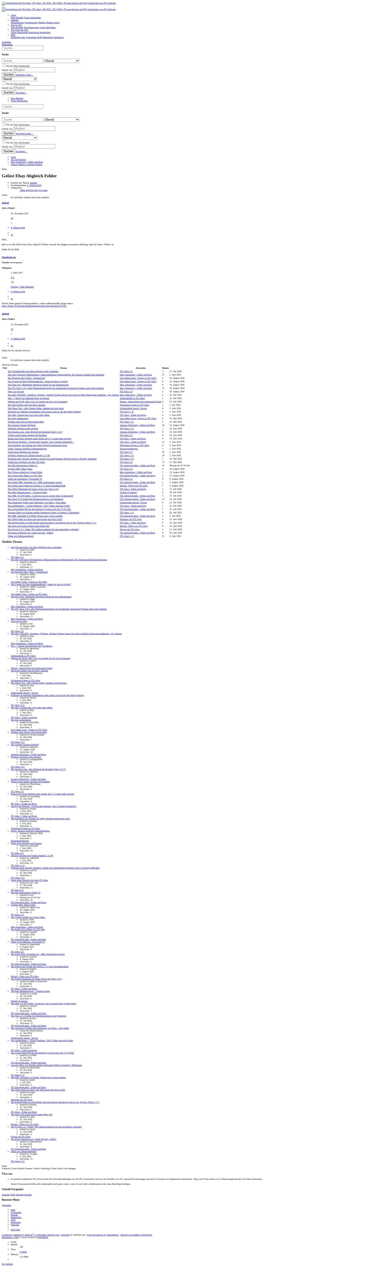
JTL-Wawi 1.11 (127, 411)
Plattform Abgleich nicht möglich (23, 428)
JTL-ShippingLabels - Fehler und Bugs (137, 465)
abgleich (30, 190)
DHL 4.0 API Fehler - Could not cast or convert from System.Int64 (40, 496)
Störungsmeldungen (129, 448)
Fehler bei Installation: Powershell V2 (25, 479)
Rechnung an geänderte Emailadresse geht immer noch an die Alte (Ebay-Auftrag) (44, 411)
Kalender (20, 1194)
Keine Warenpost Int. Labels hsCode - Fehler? (30, 533)
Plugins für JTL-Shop (130, 529)
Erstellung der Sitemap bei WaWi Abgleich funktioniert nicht (37, 445)
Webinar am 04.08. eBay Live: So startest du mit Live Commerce (37, 401)
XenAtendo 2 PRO (10, 1237)
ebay (36, 190)
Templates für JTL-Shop (131, 519)
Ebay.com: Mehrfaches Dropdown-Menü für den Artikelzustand (38, 385)
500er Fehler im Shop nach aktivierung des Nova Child (35, 519)
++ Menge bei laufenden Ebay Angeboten (28, 398)
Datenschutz (16, 1217)
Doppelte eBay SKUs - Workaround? (26, 378)
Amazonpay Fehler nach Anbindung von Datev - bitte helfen (37, 502)
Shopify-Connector (128, 492)
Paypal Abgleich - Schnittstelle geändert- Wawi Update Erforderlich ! (41, 442)
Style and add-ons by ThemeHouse (102, 1235)
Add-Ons (65, 1235)
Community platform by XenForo (31, 1235)
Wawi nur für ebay (16, 391)
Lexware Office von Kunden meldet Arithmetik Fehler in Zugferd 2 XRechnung (43, 512)
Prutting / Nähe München (22, 287)
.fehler (23, 190)
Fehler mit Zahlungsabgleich (21, 536)
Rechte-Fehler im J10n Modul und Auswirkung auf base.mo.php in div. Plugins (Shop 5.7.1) (52, 522)
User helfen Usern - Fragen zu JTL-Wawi (138, 378)
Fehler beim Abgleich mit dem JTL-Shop (26, 462)
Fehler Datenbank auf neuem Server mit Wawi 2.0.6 (33, 489)
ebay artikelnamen (18, 418)
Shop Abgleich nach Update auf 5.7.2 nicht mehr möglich (39, 438)
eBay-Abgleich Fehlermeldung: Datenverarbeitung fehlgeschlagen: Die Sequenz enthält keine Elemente (56, 374)
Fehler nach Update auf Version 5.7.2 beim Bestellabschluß (36, 485)
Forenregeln (16, 1212)
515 (12, 277)
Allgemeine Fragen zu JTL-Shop (134, 405)
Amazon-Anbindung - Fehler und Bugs (137, 425)
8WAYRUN (43, 1237)
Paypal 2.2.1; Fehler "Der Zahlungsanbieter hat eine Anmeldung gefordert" (43, 529)
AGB (13, 1220)
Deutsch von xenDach (136, 1235)
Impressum (16, 1222)
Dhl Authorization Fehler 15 (22, 465)
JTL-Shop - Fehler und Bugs (133, 438)
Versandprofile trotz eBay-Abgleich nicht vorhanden (33, 371)
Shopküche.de (9, 257)
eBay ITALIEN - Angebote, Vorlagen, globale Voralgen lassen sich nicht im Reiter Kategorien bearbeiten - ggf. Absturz (63, 395)
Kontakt (28, 1194)
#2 (12, 298)
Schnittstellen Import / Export (133, 408)
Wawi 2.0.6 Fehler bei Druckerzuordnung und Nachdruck (35, 499)
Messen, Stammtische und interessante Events (140, 401)
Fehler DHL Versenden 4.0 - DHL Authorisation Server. (35, 482)
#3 (12, 346)
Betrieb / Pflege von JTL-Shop (134, 485)
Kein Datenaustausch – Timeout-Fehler (27, 492)
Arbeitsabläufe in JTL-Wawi (132, 398)
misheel (33, 183)
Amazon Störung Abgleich (22, 425)
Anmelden (6, 1205)
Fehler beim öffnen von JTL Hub (25, 475)
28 (12, 218)
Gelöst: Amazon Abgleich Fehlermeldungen (27, 448)
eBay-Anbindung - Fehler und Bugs (136, 374)
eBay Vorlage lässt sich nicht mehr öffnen (28, 415)
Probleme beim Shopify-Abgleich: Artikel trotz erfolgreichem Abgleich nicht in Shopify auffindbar (52, 459)
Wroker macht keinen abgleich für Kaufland (27, 435)
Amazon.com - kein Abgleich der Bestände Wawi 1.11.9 (35, 432)
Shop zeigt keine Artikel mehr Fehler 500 (28, 526)
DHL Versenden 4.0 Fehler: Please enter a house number (35, 516)
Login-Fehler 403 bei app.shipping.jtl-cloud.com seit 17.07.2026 (39, 509)
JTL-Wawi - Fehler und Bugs (133, 415)
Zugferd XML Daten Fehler (20, 469)
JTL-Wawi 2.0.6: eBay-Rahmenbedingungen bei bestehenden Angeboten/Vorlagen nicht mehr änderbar (56, 388)
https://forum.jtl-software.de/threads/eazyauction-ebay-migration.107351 (34, 306)
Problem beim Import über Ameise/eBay (26, 422)
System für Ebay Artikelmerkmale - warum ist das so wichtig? (38, 381)
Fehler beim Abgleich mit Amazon (23, 452)
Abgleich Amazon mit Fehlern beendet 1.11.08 (29, 455)
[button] (3, 7)
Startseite (6, 1194)
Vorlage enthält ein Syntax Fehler (25, 472)
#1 (12, 235)
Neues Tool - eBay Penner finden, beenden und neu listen (36, 408)
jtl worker (43, 190)
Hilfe (13, 1194)
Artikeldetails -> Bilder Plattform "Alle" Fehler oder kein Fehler (39, 506)
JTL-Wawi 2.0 (126, 371)
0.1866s (23, 1252)
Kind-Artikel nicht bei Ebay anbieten (26, 405)
